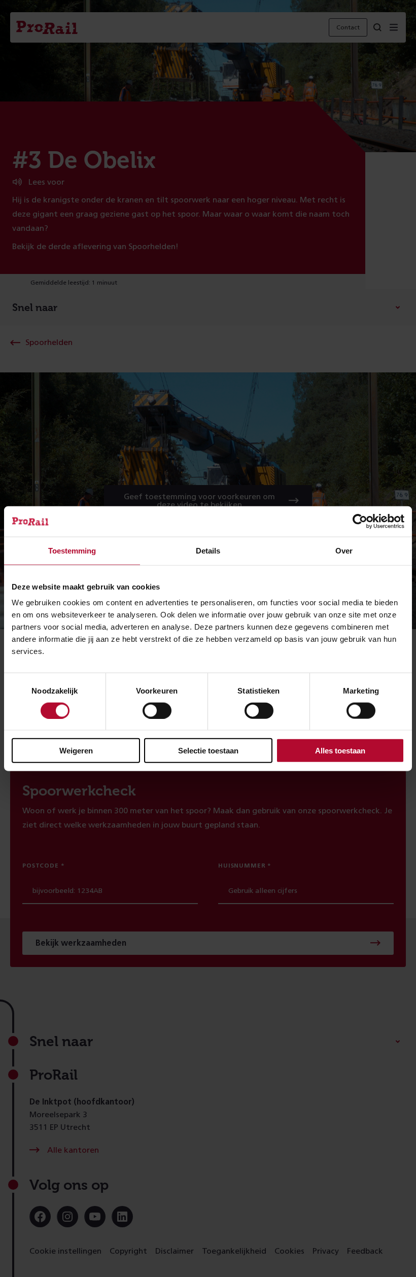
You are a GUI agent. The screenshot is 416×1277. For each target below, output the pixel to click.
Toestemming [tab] (72, 550)
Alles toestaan (340, 750)
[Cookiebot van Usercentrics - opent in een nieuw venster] (360, 521)
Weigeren (76, 750)
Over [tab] (344, 550)
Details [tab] (208, 550)
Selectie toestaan (208, 750)
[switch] (157, 710)
